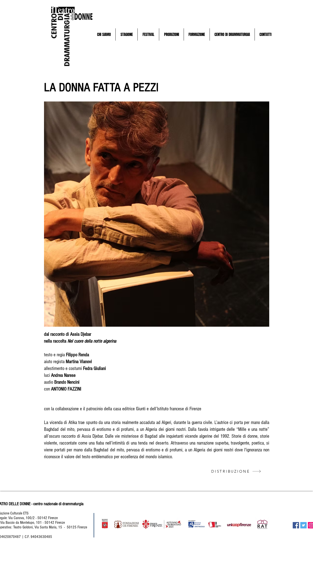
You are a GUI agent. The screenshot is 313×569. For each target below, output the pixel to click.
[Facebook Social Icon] (296, 525)
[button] (103, 34)
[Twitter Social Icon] (303, 525)
